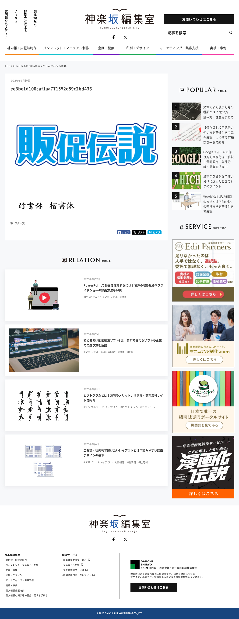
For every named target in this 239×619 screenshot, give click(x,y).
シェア (125, 232)
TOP (7, 66)
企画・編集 (106, 47)
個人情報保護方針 (15, 590)
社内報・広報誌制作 (22, 47)
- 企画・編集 (11, 569)
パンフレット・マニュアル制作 (66, 47)
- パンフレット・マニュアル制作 (22, 564)
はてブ (154, 232)
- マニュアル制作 (71, 564)
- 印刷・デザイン (13, 575)
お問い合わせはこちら (199, 19)
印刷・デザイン (137, 47)
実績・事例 (218, 47)
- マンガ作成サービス (73, 569)
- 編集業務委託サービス (74, 559)
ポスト (141, 232)
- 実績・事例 (11, 585)
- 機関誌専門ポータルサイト (76, 575)
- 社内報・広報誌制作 (16, 559)
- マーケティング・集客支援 (19, 580)
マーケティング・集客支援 (179, 47)
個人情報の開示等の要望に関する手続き (27, 595)
